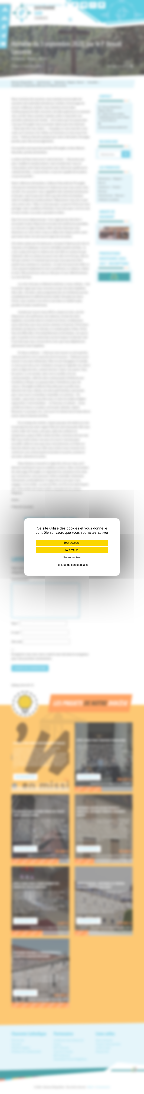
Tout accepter (72, 542)
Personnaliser (72, 557)
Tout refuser (72, 550)
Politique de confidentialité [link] (72, 564)
